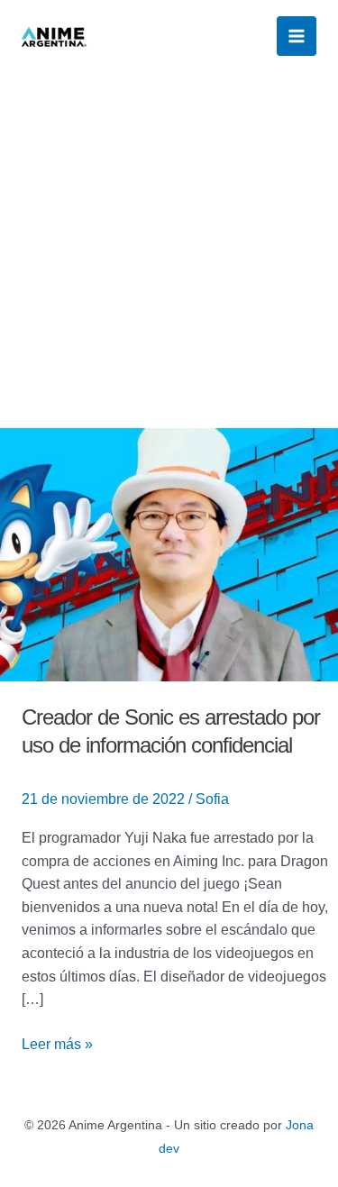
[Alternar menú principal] (296, 36)
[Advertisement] (169, 250)
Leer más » (57, 1042)
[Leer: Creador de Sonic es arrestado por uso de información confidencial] (169, 554)
